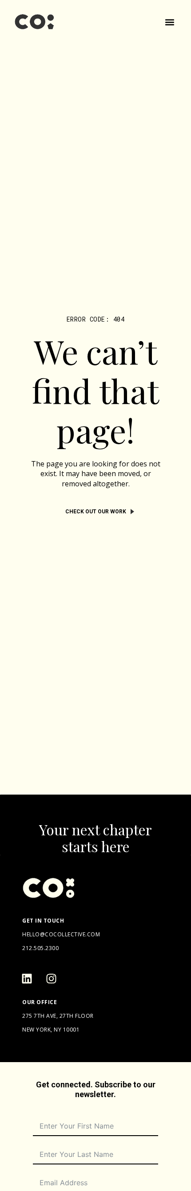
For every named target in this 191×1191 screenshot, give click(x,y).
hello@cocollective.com (61, 934)
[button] (169, 22)
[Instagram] (51, 979)
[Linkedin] (27, 979)
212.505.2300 (40, 948)
